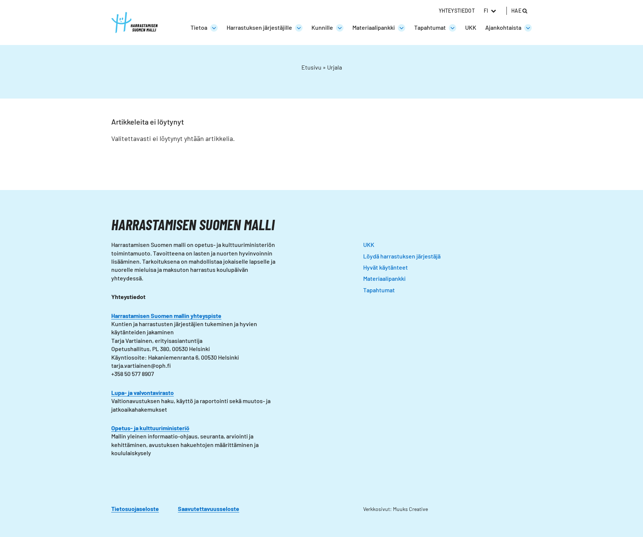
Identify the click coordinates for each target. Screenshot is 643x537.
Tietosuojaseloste (135, 508)
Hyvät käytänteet (385, 267)
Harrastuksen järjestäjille (259, 27)
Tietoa (199, 27)
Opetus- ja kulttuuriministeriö (150, 427)
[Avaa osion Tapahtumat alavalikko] (452, 28)
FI (486, 10)
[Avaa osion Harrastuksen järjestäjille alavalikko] (299, 28)
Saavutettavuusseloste (208, 508)
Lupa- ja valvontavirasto (142, 392)
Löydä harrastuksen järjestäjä (402, 256)
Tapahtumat (430, 27)
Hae (516, 10)
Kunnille (322, 27)
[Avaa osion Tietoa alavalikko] (214, 28)
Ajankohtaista (503, 27)
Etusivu (311, 67)
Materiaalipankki (373, 27)
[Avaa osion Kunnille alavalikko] (339, 28)
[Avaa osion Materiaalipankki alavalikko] (401, 28)
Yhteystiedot (457, 10)
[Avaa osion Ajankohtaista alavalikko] (528, 28)
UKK (470, 27)
